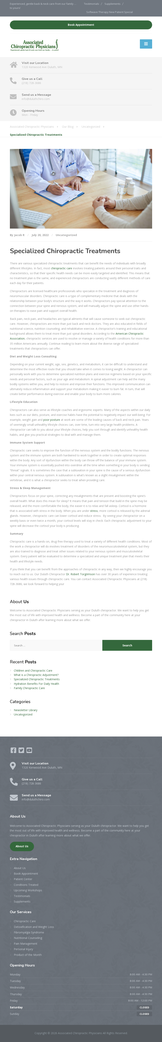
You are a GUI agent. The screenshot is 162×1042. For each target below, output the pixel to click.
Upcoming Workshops (28, 890)
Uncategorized (66, 235)
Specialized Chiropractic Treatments (37, 679)
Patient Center (23, 879)
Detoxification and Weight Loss (34, 927)
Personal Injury (23, 949)
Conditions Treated (26, 885)
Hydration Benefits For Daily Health (36, 684)
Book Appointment (81, 25)
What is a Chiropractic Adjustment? (36, 675)
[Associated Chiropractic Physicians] (34, 45)
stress (94, 511)
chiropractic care (61, 268)
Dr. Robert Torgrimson (80, 574)
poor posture (51, 420)
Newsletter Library (25, 710)
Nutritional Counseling (28, 938)
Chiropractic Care (25, 921)
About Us (22, 846)
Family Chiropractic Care (29, 688)
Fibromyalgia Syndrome (29, 932)
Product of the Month (28, 955)
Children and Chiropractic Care (33, 670)
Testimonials (91, 4)
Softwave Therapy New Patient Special (109, 12)
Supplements (113, 4)
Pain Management (25, 943)
